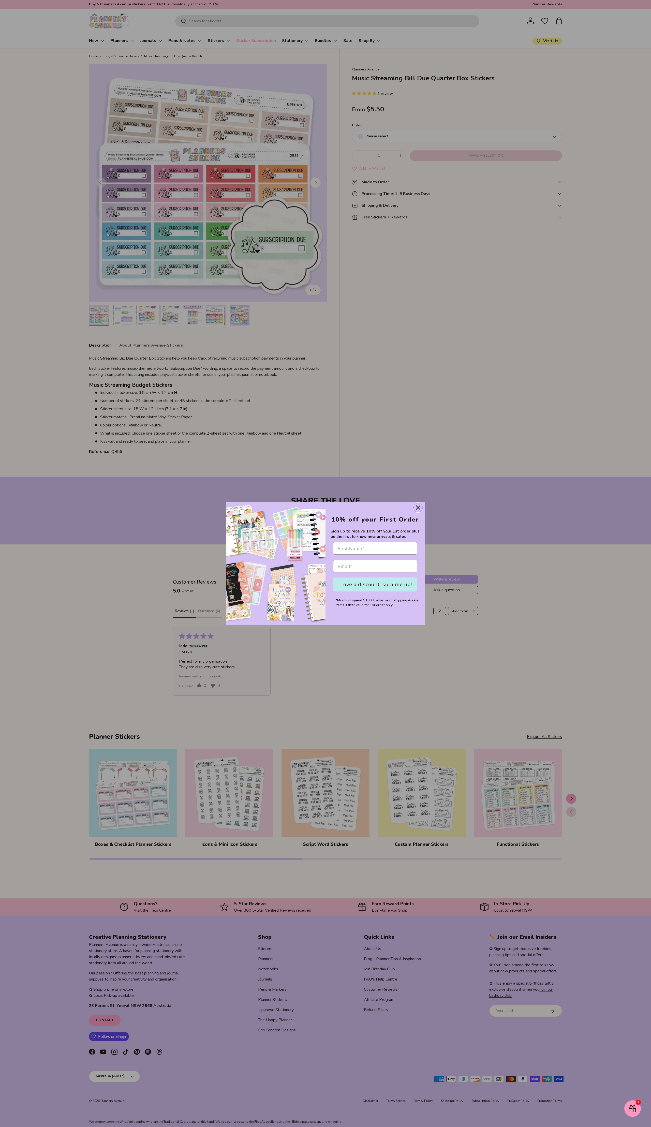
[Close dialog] (418, 507)
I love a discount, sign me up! (375, 584)
